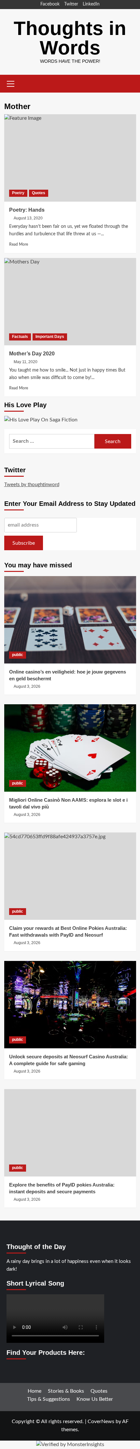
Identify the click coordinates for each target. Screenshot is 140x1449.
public (17, 654)
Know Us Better (95, 1399)
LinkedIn (91, 4)
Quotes (38, 193)
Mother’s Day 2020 (32, 353)
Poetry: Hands (27, 210)
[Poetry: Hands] (70, 158)
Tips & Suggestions (48, 1399)
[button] (10, 83)
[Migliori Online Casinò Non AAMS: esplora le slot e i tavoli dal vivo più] (70, 748)
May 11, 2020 (25, 362)
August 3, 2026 (27, 686)
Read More (18, 244)
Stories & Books (66, 1391)
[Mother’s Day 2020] (70, 301)
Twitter (71, 4)
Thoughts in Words (70, 38)
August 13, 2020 (28, 218)
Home (34, 1391)
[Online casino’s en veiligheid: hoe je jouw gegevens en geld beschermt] (70, 619)
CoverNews (101, 1421)
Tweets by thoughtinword (31, 484)
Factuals (20, 336)
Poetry (18, 193)
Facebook (50, 4)
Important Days (49, 336)
